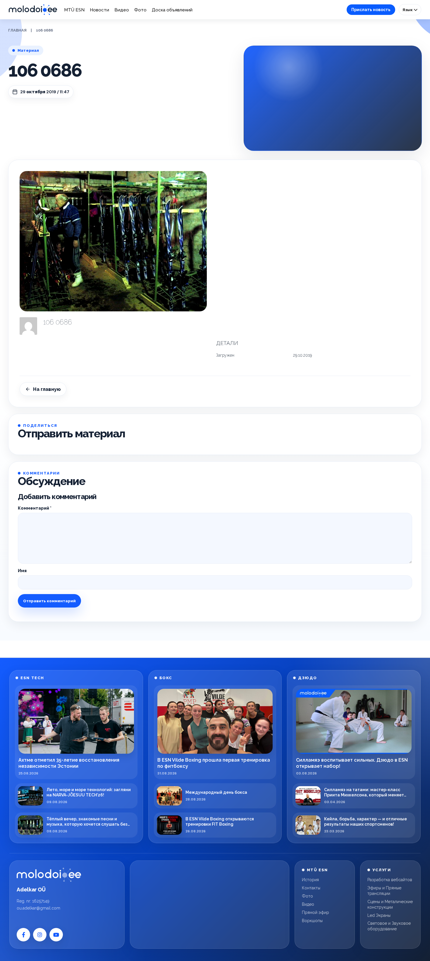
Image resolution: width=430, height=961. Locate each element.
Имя (22, 570)
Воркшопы (312, 920)
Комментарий (34, 508)
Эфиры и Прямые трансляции (384, 891)
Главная (17, 30)
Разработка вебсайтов (389, 879)
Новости (99, 10)
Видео (121, 10)
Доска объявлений (172, 10)
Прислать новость (371, 9)
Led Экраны (379, 915)
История (310, 879)
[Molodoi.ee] (49, 875)
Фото (140, 10)
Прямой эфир (315, 912)
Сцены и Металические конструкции (390, 904)
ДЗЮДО (307, 678)
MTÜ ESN (74, 10)
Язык (408, 9)
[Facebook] (23, 934)
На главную (47, 389)
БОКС (165, 678)
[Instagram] (40, 934)
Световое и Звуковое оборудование (389, 926)
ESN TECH (32, 678)
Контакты (311, 888)
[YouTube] (56, 934)
